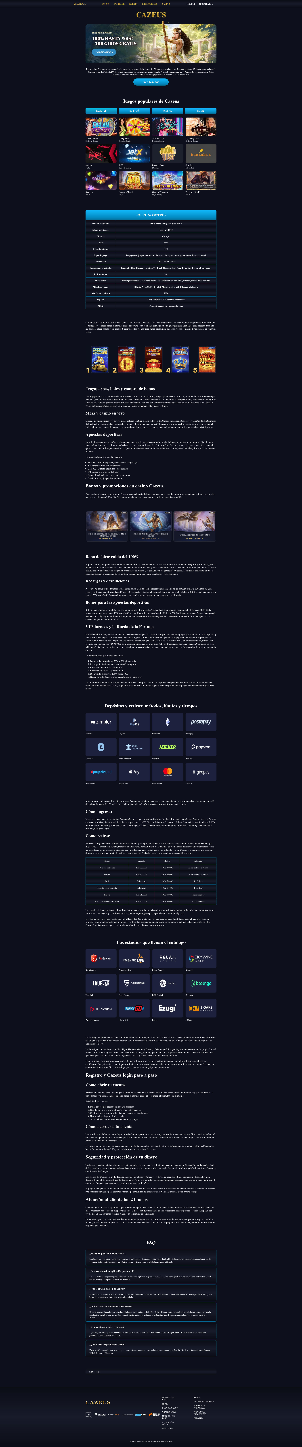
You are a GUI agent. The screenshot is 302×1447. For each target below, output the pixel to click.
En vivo (133, 111)
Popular (99, 111)
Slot (198, 111)
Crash (165, 111)
